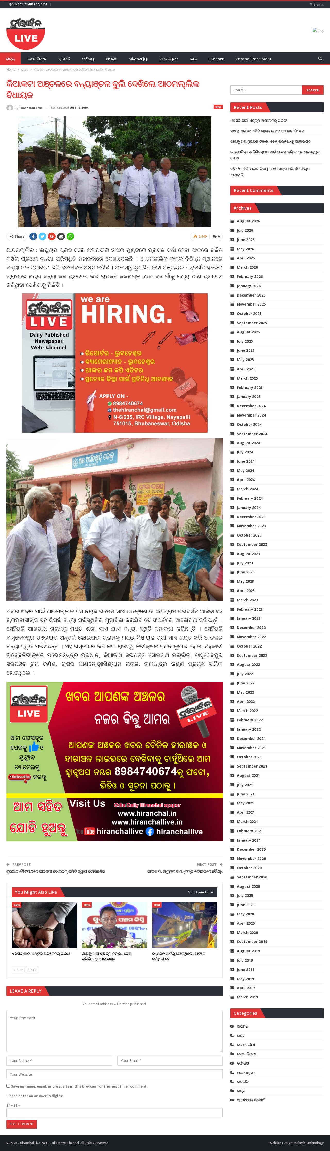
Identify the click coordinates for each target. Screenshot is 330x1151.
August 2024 (248, 442)
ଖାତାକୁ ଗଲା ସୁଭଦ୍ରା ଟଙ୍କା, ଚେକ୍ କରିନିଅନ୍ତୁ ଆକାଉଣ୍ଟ (270, 141)
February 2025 (249, 387)
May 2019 (245, 978)
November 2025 (251, 304)
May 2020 (245, 914)
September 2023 (252, 544)
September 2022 (252, 655)
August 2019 (248, 950)
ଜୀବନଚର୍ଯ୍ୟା (138, 58)
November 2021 (251, 747)
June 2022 (245, 683)
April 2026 (246, 257)
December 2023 (251, 516)
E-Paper (216, 58)
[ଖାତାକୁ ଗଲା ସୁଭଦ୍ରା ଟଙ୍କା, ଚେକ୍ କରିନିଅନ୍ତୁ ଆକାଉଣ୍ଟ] (114, 925)
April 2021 (246, 812)
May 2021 (245, 803)
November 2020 (251, 858)
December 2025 (251, 295)
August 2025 (248, 332)
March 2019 (247, 997)
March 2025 (247, 378)
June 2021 (245, 794)
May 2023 (245, 581)
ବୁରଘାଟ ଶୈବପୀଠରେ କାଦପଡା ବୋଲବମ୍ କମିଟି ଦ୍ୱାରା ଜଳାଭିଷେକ (55, 871)
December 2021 (251, 738)
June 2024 (245, 461)
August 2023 (248, 553)
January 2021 (248, 840)
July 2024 (245, 452)
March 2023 (247, 599)
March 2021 (247, 821)
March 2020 (247, 932)
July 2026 (245, 230)
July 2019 (245, 960)
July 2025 (245, 341)
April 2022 (246, 701)
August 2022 (248, 664)
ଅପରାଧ (112, 58)
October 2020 (249, 867)
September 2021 (252, 766)
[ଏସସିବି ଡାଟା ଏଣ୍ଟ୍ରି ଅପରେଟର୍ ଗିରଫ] (44, 925)
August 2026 (248, 221)
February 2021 (249, 830)
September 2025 (252, 322)
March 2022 (247, 710)
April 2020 (246, 923)
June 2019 (245, 969)
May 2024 (245, 470)
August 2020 (248, 886)
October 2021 (249, 756)
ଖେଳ (193, 58)
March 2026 (247, 267)
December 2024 (251, 405)
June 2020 (245, 904)
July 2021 (245, 784)
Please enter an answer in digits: (34, 1095)
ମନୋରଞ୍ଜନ (169, 58)
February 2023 (249, 609)
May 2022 (245, 692)
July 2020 (245, 895)
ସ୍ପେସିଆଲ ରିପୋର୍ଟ (251, 1100)
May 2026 (245, 248)
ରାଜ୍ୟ (10, 58)
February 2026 (249, 276)
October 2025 (249, 313)
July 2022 (245, 673)
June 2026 (245, 239)
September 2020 (252, 877)
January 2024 (248, 507)
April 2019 (246, 987)
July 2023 (245, 563)
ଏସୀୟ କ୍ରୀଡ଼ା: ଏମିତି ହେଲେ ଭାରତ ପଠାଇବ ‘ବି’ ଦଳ (267, 131)
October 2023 (249, 535)
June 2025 (245, 350)
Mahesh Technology (309, 1143)
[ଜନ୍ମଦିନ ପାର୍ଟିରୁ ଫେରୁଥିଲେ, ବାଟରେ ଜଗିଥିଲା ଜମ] (185, 925)
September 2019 (252, 941)
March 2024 (247, 488)
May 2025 (245, 359)
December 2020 (251, 849)
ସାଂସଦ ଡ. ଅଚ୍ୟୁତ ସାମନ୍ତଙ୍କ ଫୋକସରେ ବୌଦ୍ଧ (185, 871)
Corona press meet (253, 58)
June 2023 (245, 572)
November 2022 (251, 636)
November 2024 (251, 415)
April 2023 (246, 590)
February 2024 (249, 498)
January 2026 (248, 285)
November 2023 (251, 525)
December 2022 (251, 627)
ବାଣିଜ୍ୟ (88, 58)
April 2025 (246, 368)
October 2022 (249, 646)
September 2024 (252, 433)
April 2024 (246, 479)
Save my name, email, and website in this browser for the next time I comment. (79, 1086)
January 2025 (248, 396)
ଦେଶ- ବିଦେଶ (37, 58)
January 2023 (248, 618)
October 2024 (249, 424)
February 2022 (249, 719)
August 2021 (248, 775)
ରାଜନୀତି (64, 58)
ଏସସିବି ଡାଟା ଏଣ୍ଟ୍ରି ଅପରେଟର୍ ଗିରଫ (258, 120)
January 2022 (248, 729)
